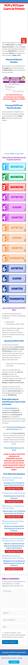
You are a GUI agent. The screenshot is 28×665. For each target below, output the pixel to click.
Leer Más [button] (19, 658)
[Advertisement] (14, 27)
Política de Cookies (14, 655)
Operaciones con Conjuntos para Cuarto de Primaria (14, 512)
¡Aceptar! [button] (14, 662)
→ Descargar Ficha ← (14, 488)
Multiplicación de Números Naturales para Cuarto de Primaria (14, 563)
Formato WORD (9, 154)
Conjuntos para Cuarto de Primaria (14, 497)
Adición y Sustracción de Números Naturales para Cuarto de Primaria (14, 546)
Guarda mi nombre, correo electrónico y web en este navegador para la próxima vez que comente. (14, 635)
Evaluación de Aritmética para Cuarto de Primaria (14, 484)
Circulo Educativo (11, 408)
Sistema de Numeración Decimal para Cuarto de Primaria (14, 528)
